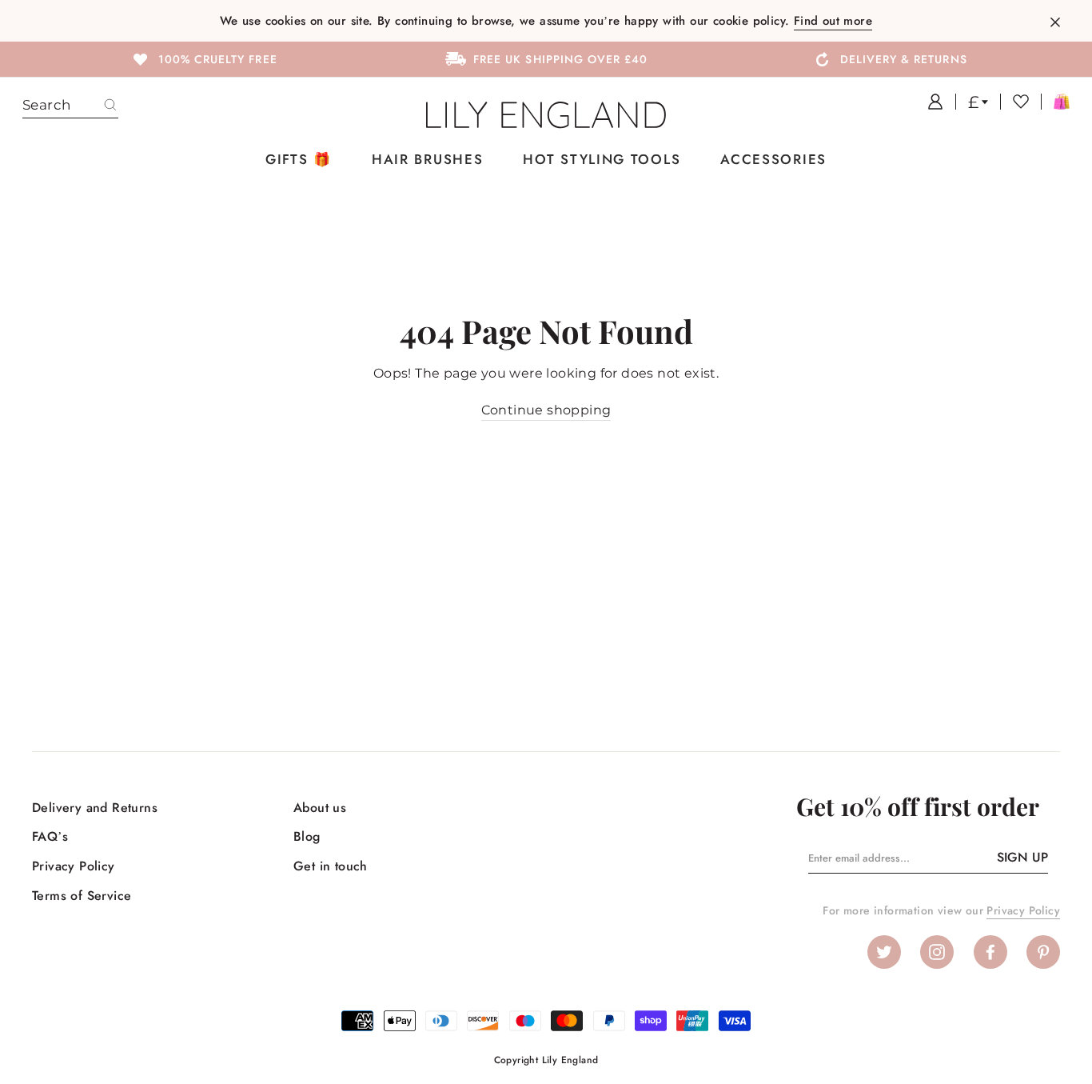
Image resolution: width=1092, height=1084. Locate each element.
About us (319, 807)
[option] (203, 58)
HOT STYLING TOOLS (601, 159)
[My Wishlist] (1014, 102)
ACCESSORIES (773, 159)
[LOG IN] (929, 102)
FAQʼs (50, 836)
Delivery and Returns (94, 807)
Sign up (1022, 857)
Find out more (833, 21)
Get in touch (330, 866)
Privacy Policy (73, 866)
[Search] (110, 105)
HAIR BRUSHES (427, 159)
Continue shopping (546, 410)
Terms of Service (81, 895)
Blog (307, 836)
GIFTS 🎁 (298, 159)
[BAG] (1055, 102)
